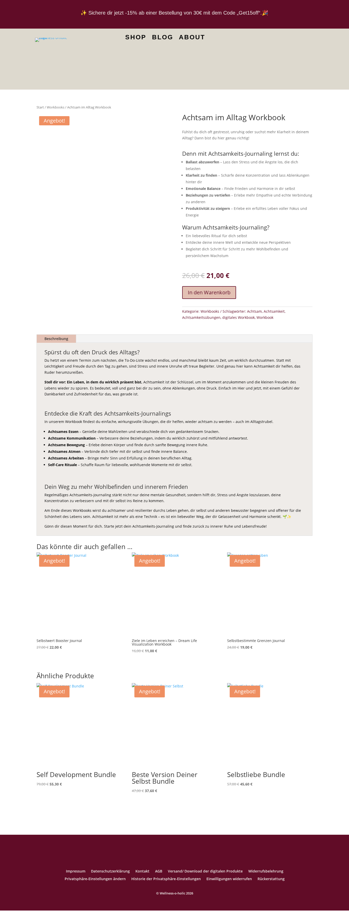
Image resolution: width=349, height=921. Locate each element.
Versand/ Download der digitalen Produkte (205, 871)
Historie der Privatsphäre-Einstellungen (166, 879)
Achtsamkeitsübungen (201, 317)
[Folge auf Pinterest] (283, 38)
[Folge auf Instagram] (295, 38)
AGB (158, 871)
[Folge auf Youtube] (270, 38)
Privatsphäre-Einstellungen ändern (95, 879)
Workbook (265, 317)
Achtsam (254, 311)
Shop (135, 38)
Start (40, 107)
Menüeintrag (217, 38)
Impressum (75, 871)
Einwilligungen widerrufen (229, 879)
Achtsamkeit (274, 311)
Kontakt (142, 871)
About (192, 38)
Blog (162, 38)
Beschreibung (56, 338)
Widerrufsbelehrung (265, 871)
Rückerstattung (271, 879)
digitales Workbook (238, 317)
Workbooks (55, 107)
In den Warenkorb (209, 292)
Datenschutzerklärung (110, 871)
